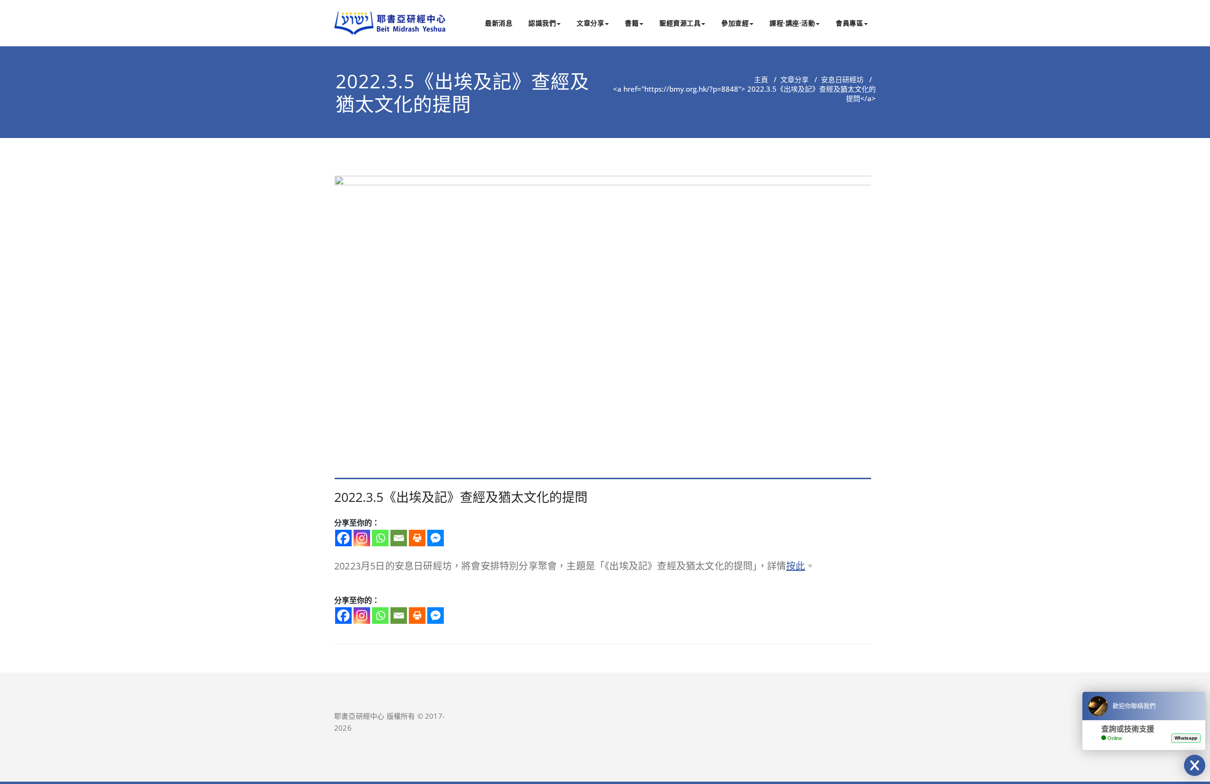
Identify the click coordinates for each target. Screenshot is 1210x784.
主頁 (761, 79)
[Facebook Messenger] (435, 538)
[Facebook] (343, 538)
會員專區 (849, 22)
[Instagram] (362, 538)
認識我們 (542, 22)
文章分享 (590, 22)
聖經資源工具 (679, 22)
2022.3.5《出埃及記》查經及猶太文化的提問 (462, 92)
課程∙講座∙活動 (792, 22)
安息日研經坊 (842, 79)
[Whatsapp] (380, 538)
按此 (795, 566)
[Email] (398, 538)
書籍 (632, 22)
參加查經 (735, 22)
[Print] (417, 538)
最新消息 (498, 22)
